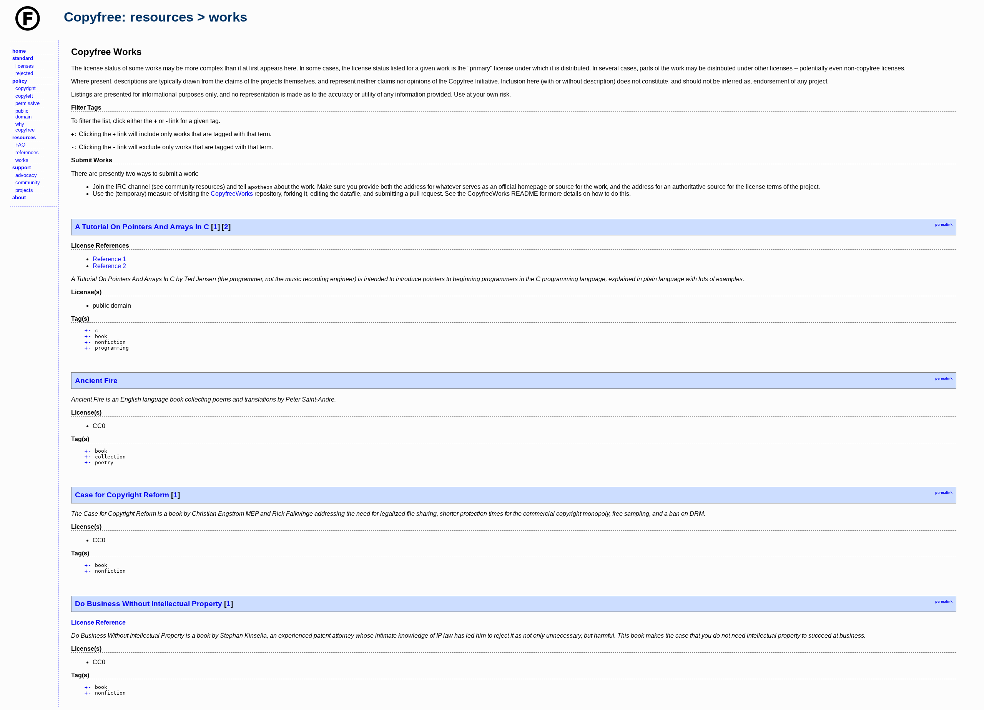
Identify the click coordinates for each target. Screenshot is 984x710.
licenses (24, 66)
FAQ (20, 145)
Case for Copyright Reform (122, 495)
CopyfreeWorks (232, 193)
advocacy (26, 175)
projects (24, 190)
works (21, 160)
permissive (27, 103)
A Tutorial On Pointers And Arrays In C (142, 227)
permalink (943, 225)
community (27, 182)
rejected (24, 73)
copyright (25, 88)
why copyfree (25, 127)
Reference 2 (109, 266)
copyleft (24, 96)
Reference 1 (109, 259)
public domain (23, 114)
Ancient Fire (96, 381)
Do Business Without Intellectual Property (148, 604)
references (27, 152)
